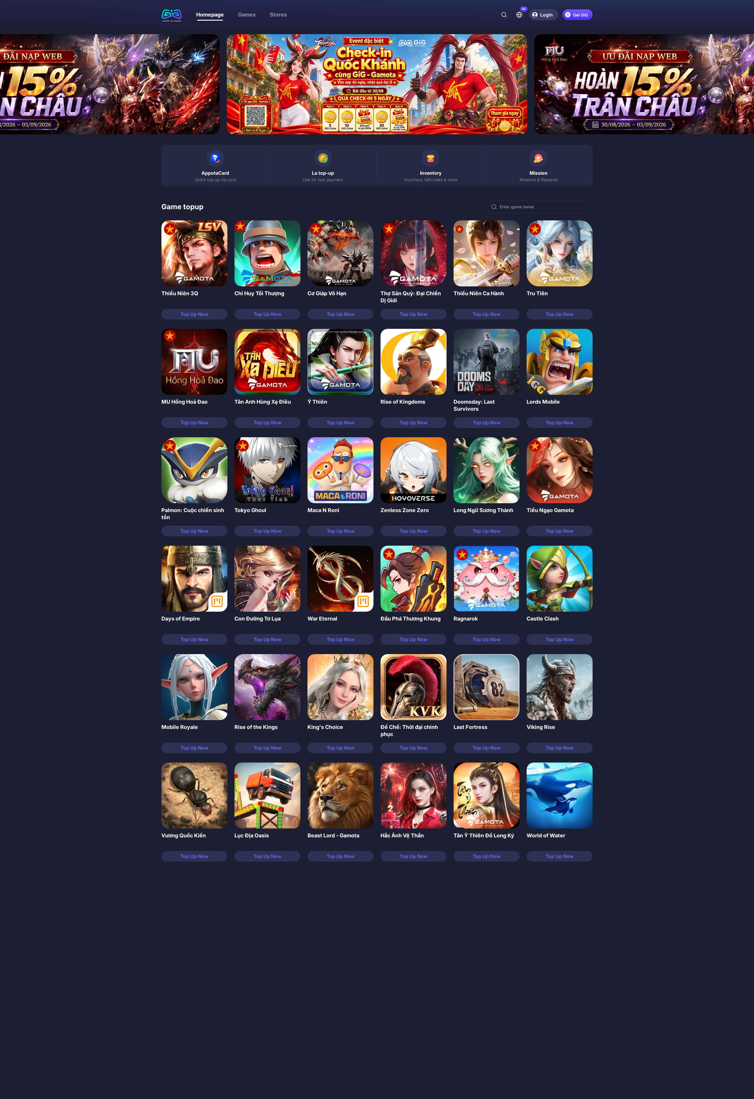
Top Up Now (194, 314)
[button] (194, 269)
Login (546, 15)
